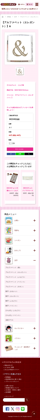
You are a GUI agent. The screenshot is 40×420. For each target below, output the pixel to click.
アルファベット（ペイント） (16, 282)
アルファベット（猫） (13, 267)
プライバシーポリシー (12, 381)
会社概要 (8, 392)
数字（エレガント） (13, 296)
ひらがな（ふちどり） (13, 310)
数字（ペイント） (12, 306)
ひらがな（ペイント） (13, 315)
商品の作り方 (8, 365)
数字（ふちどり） (12, 301)
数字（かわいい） (12, 291)
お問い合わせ (9, 386)
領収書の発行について (12, 388)
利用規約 (8, 377)
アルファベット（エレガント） (29, 17)
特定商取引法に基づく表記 (13, 379)
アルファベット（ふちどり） (16, 277)
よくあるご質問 (9, 367)
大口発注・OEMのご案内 (12, 390)
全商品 (9, 17)
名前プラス (9, 320)
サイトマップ (9, 396)
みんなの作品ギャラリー (11, 369)
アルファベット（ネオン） (15, 286)
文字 (15, 17)
